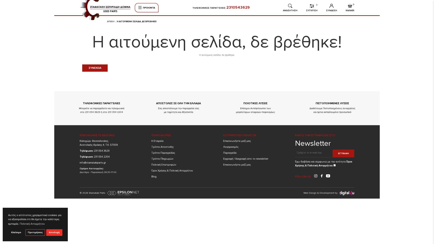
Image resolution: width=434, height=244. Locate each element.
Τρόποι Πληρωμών (162, 158)
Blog (153, 176)
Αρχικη (110, 21)
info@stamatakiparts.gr (93, 162)
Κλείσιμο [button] (16, 232)
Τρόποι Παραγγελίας (163, 152)
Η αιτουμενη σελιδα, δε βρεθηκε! (137, 21)
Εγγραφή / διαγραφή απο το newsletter (245, 158)
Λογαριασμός (230, 146)
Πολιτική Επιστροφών (163, 164)
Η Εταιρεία (157, 141)
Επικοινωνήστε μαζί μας (237, 141)
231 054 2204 (95, 156)
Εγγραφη (343, 153)
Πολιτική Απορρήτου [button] (32, 224)
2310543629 (238, 7)
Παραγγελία (229, 152)
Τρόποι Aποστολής (162, 146)
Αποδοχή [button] (54, 232)
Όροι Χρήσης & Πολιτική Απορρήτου (172, 170)
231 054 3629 (95, 150)
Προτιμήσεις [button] (35, 232)
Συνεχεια (95, 68)
